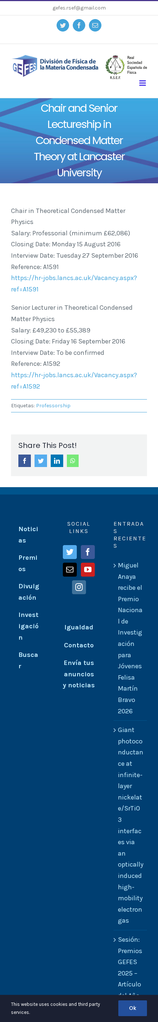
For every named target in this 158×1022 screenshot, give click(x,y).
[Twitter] (70, 552)
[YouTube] (88, 570)
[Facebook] (88, 552)
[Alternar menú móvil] (143, 83)
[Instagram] (79, 587)
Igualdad (78, 627)
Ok (132, 1008)
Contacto (79, 645)
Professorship (53, 405)
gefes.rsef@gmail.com (79, 8)
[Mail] (70, 570)
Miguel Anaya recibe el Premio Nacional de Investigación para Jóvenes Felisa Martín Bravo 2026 (130, 638)
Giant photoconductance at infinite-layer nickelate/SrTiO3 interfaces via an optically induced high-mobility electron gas (130, 825)
